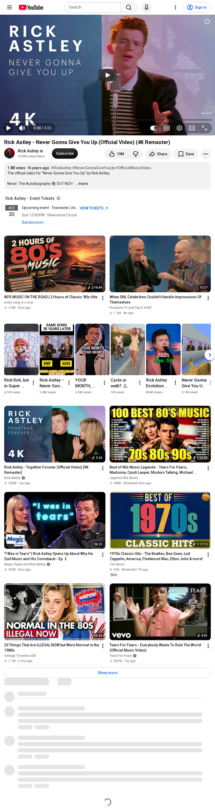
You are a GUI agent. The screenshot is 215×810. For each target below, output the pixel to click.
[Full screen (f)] (204, 128)
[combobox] (94, 7)
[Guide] (9, 7)
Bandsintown (33, 222)
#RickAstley (61, 168)
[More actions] (205, 154)
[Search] (128, 7)
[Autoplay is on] (154, 128)
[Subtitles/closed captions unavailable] (166, 128)
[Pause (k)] (8, 128)
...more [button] (81, 183)
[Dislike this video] (135, 154)
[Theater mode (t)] (192, 128)
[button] (42, 128)
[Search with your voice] (146, 7)
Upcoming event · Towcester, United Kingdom (59, 208)
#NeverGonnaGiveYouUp (93, 168)
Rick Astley (28, 150)
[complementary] (57, 198)
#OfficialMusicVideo (133, 168)
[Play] (107, 75)
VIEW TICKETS (92, 208)
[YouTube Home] (31, 7)
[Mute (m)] (22, 128)
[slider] (107, 120)
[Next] (210, 355)
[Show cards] (207, 21)
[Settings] (175, 7)
